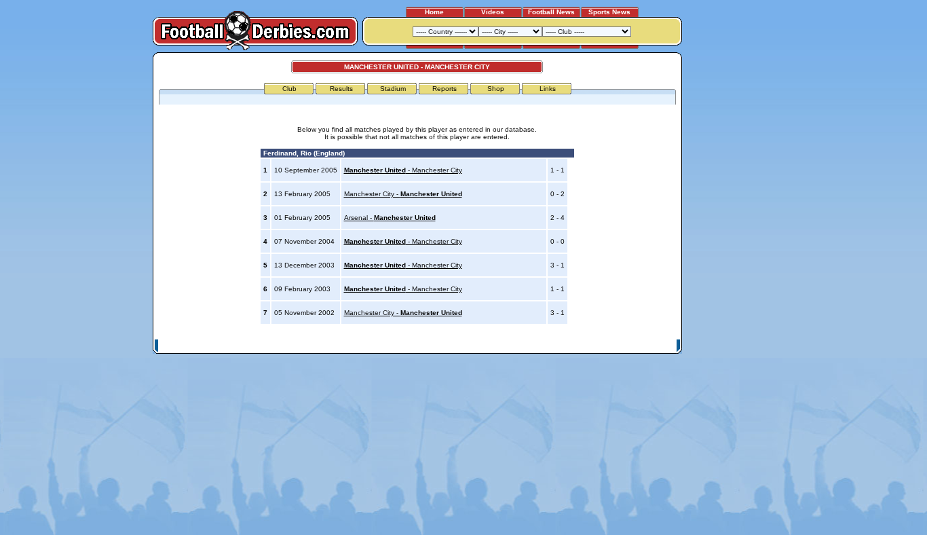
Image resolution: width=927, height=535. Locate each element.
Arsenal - (390, 217)
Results (341, 88)
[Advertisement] (733, 256)
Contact (658, 346)
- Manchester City (403, 170)
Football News (551, 12)
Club (289, 88)
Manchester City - (403, 194)
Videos (492, 12)
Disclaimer (584, 346)
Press (550, 346)
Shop (495, 88)
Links (548, 88)
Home (434, 12)
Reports (444, 88)
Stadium (393, 88)
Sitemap (623, 346)
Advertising (513, 346)
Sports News (609, 12)
